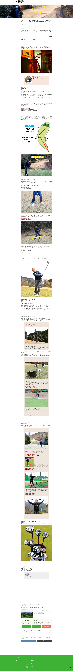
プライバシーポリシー (29, 663)
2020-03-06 (23, 24)
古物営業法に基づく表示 (29, 666)
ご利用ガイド (28, 667)
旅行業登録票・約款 (29, 664)
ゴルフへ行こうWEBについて (30, 660)
